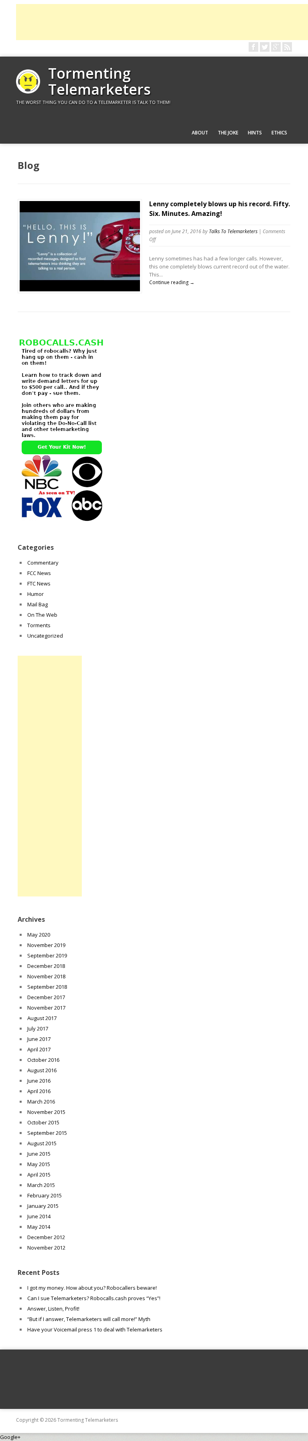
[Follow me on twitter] (265, 47)
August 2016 (42, 1070)
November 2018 (46, 976)
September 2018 (47, 986)
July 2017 (37, 1028)
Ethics (279, 132)
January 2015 (43, 1205)
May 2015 (38, 1164)
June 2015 (39, 1153)
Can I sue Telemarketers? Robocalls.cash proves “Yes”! (93, 1298)
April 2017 (39, 1049)
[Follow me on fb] (253, 47)
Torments (39, 625)
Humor (35, 594)
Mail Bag (37, 604)
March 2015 (41, 1185)
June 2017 (39, 1039)
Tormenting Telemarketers (99, 81)
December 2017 (46, 997)
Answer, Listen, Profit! (53, 1308)
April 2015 (39, 1174)
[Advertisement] (162, 22)
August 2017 (42, 1018)
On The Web (42, 614)
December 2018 (46, 965)
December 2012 (46, 1237)
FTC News (39, 583)
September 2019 (47, 955)
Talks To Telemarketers (233, 231)
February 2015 (44, 1195)
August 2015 (42, 1143)
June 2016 (39, 1080)
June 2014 (39, 1216)
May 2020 (38, 934)
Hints (255, 132)
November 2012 (46, 1247)
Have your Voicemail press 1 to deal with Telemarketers (94, 1329)
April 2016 (39, 1091)
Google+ (10, 1437)
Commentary (43, 562)
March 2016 (41, 1101)
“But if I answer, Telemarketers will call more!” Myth (88, 1319)
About (200, 132)
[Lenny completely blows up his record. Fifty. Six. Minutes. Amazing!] (80, 289)
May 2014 (38, 1226)
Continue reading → (172, 282)
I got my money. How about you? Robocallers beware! (92, 1287)
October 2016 (43, 1059)
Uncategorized (45, 635)
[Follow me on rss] (287, 47)
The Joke (228, 132)
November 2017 (46, 1007)
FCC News (39, 573)
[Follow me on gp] (276, 47)
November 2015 (46, 1112)
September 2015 (47, 1132)
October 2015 (43, 1122)
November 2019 (46, 945)
